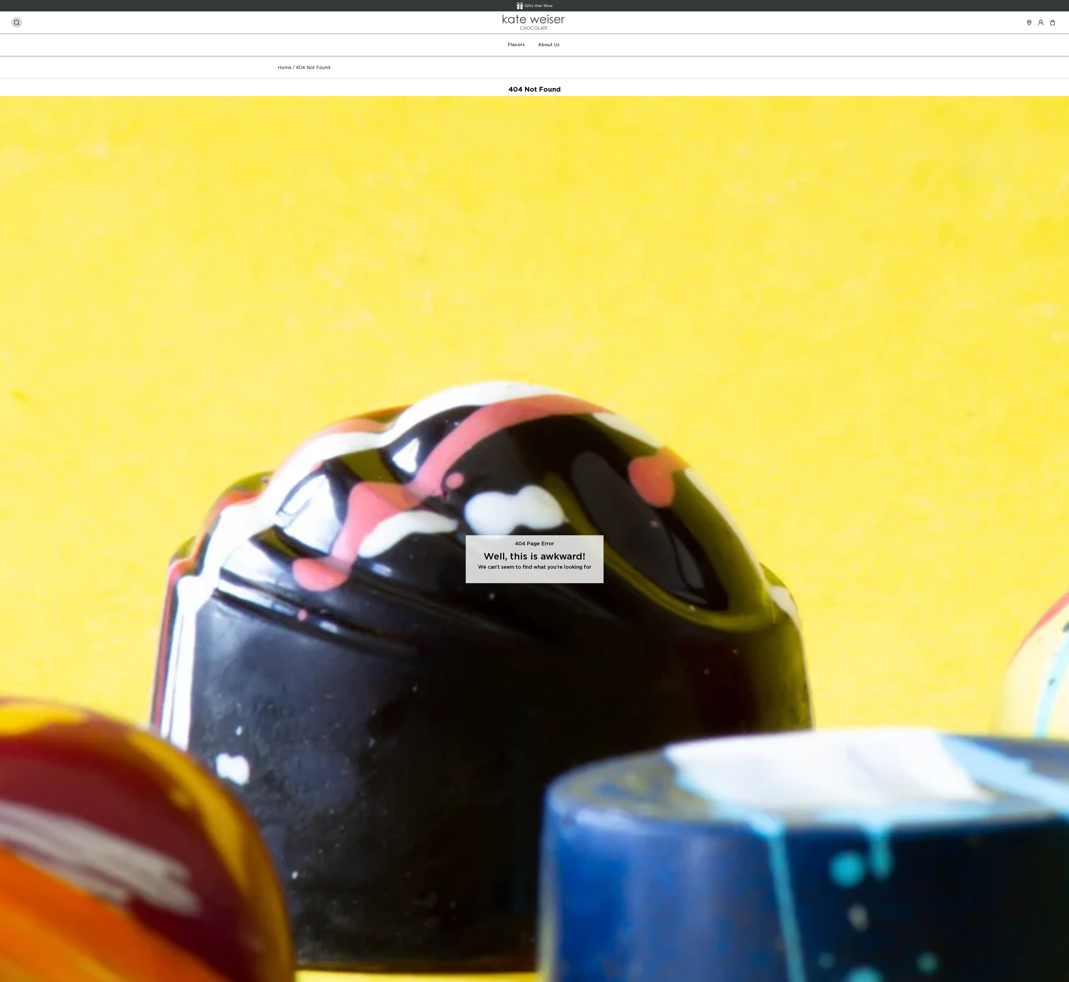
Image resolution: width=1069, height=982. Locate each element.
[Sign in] (1041, 22)
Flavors (516, 45)
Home (284, 67)
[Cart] (1052, 22)
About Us (549, 45)
